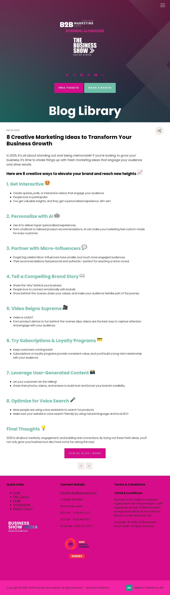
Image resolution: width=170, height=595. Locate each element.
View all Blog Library (85, 453)
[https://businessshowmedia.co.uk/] (23, 532)
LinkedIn (67, 75)
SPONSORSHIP (21, 505)
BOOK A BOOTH (99, 87)
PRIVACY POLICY (23, 509)
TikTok (88, 75)
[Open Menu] (163, 5)
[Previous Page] (81, 466)
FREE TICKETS (69, 87)
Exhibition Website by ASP (149, 587)
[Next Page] (89, 466)
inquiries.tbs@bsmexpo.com (78, 493)
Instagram (74, 75)
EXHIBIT (17, 501)
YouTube (95, 75)
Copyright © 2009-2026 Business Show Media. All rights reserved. (44, 587)
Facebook (81, 75)
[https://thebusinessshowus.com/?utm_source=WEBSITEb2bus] (85, 55)
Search (102, 75)
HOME (16, 493)
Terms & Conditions (128, 493)
